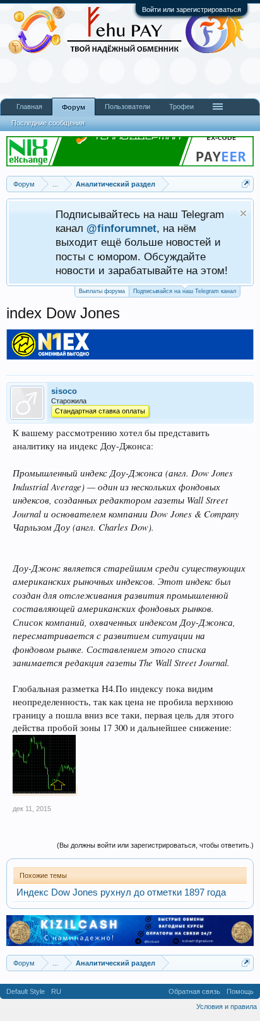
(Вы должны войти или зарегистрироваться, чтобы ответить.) (155, 845)
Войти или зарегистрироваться (191, 9)
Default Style (25, 991)
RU (56, 991)
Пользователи (127, 106)
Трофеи (181, 106)
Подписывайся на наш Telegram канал (184, 291)
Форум (73, 107)
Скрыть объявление (243, 213)
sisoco (64, 391)
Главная (29, 106)
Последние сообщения (48, 123)
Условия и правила (226, 1006)
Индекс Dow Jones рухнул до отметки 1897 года (121, 892)
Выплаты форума (102, 291)
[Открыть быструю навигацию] (246, 184)
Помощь (240, 991)
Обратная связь (194, 991)
